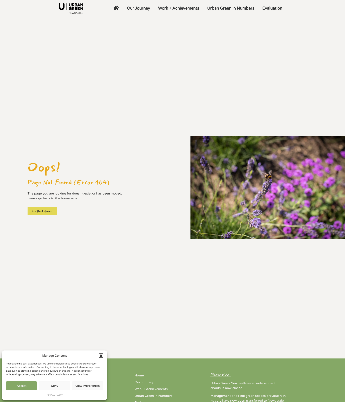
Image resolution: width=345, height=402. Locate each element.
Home (139, 375)
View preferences (87, 386)
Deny (54, 386)
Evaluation (272, 8)
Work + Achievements (178, 8)
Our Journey (138, 8)
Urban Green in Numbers (230, 8)
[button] (101, 356)
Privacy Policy (55, 394)
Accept (22, 386)
